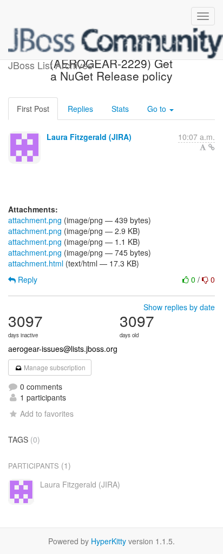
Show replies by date (179, 307)
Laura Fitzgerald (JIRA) (89, 136)
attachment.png (35, 220)
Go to (157, 108)
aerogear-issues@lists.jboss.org (62, 348)
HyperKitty (108, 541)
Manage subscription (54, 367)
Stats (120, 108)
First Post (33, 108)
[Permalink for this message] (211, 147)
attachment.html (35, 263)
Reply (26, 279)
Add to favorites (47, 413)
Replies (80, 108)
